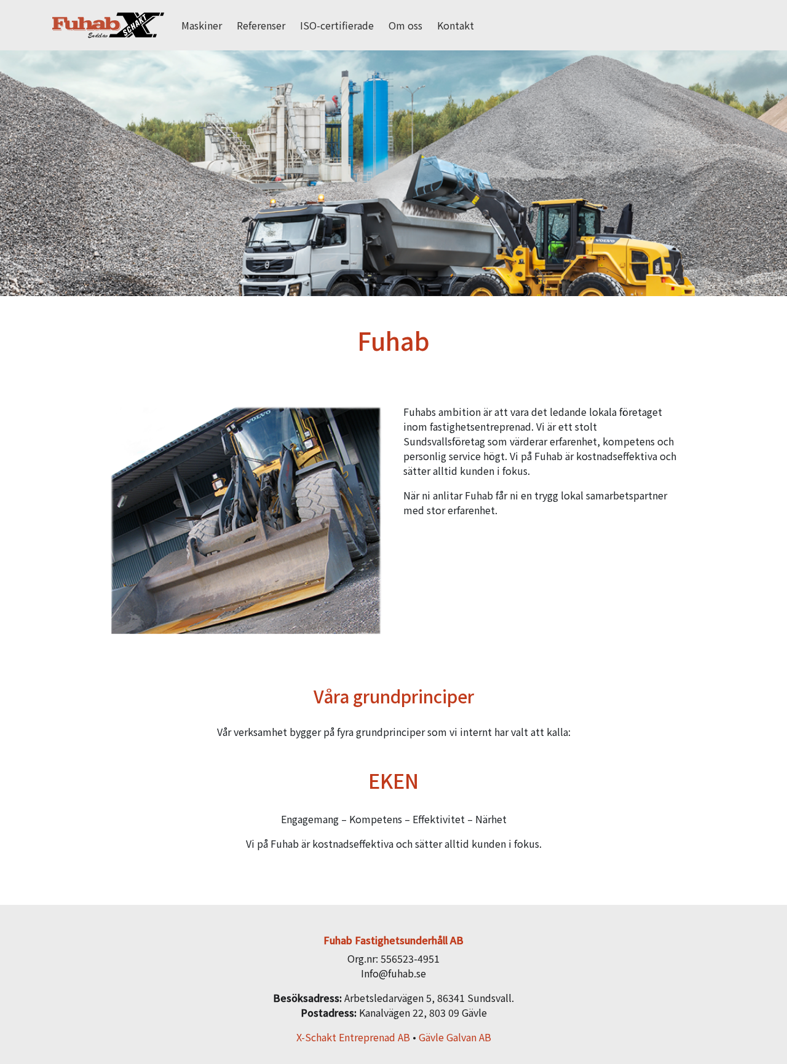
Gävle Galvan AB (455, 1037)
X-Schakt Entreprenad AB (353, 1037)
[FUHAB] (108, 25)
